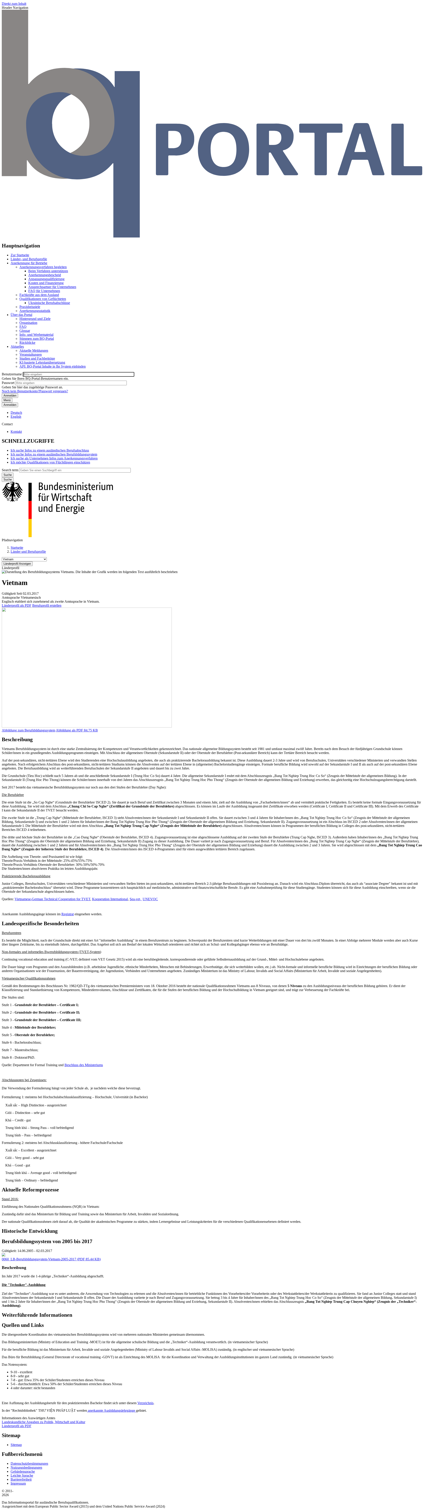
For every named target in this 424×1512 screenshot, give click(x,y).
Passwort (8, 383)
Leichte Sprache (22, 1475)
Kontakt (16, 431)
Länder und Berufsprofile (28, 551)
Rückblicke (27, 342)
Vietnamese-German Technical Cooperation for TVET (52, 899)
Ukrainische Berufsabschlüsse (49, 303)
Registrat (67, 914)
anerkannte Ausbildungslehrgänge (111, 1410)
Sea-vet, (136, 899)
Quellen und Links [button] (23, 1325)
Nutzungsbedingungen (26, 1467)
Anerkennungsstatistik (34, 311)
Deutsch (16, 412)
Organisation (28, 323)
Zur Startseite (20, 255)
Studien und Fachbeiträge (37, 358)
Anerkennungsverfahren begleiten (43, 267)
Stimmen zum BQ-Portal (36, 338)
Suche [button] (8, 479)
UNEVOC (150, 899)
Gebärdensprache (23, 1471)
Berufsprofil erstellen (46, 605)
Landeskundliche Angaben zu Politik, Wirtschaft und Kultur (43, 1422)
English (16, 416)
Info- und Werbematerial (36, 334)
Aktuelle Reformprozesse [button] (30, 1190)
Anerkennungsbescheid (44, 275)
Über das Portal (21, 315)
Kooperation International (110, 899)
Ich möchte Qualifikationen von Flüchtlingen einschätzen (50, 462)
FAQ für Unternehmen (44, 291)
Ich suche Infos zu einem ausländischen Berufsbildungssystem (54, 454)
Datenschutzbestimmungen (29, 1463)
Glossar (24, 330)
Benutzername (12, 374)
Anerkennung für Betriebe (29, 263)
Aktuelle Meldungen (33, 350)
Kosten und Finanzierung (46, 283)
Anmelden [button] (10, 404)
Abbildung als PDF (69, 730)
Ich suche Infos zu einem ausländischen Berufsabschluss (50, 450)
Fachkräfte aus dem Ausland (39, 295)
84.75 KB (77, 730)
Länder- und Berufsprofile (29, 259)
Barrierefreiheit (21, 1479)
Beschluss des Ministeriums (83, 1065)
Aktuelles (17, 346)
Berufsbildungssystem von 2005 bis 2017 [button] (47, 1241)
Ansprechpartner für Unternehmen (52, 287)
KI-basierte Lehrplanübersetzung (42, 362)
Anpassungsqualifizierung (46, 279)
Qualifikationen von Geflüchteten (42, 299)
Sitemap (16, 1445)
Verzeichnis (145, 1403)
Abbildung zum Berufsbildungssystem (28, 730)
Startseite (17, 547)
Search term (10, 470)
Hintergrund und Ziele (35, 319)
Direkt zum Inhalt (14, 4)
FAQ (22, 327)
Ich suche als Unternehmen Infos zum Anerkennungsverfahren (54, 458)
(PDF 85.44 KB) (51, 1259)
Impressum (18, 1483)
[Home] (212, 236)
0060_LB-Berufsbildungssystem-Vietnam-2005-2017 (39, 1259)
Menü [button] (7, 400)
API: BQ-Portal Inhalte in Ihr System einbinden (52, 366)
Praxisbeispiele (29, 307)
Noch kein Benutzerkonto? (20, 391)
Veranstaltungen (30, 354)
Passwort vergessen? (53, 391)
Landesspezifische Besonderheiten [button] (40, 923)
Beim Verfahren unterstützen (48, 271)
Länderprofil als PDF (16, 605)
